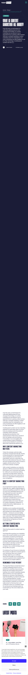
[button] (25, 646)
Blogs (8, 10)
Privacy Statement (17, 673)
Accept (14, 661)
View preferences (14, 669)
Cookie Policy (9, 673)
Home (4, 10)
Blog (7, 639)
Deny (14, 665)
